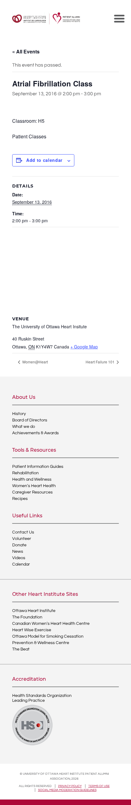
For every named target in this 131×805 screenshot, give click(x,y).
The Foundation (27, 617)
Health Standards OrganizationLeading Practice (42, 698)
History (19, 414)
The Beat (21, 649)
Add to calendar (44, 160)
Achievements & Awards (35, 433)
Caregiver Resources (32, 492)
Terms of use (99, 786)
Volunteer (21, 539)
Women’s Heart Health (34, 486)
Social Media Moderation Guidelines (67, 790)
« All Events (26, 51)
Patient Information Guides (37, 466)
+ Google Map (84, 347)
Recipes (20, 499)
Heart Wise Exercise (31, 630)
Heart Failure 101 (100, 361)
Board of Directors (29, 420)
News (17, 551)
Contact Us (23, 532)
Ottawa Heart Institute (33, 611)
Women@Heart (34, 361)
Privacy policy (70, 786)
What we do (23, 426)
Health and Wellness (31, 479)
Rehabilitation (25, 473)
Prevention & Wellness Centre (40, 643)
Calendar (21, 564)
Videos (18, 558)
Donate (19, 545)
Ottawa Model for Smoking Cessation (47, 636)
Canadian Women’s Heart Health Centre (51, 623)
